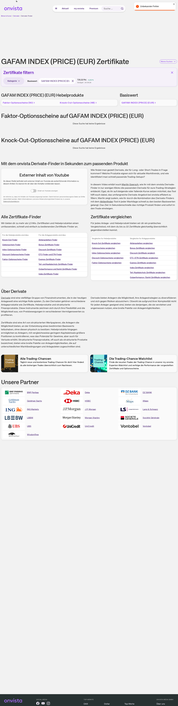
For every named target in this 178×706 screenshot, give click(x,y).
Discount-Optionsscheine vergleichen (107, 258)
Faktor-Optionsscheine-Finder (15, 259)
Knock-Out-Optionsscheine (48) (77, 102)
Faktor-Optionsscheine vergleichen (106, 263)
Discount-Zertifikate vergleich (142, 253)
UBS (29, 426)
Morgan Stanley (92, 417)
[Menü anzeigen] (56, 8)
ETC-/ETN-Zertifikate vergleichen (144, 258)
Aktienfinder (106, 201)
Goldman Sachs (34, 400)
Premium (94, 8)
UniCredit (89, 426)
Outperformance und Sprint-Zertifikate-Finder (58, 269)
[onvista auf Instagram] (48, 704)
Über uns (160, 703)
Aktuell (65, 8)
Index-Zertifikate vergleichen (142, 267)
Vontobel (147, 426)
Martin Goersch (130, 184)
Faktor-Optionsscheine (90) (18, 102)
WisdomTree (33, 434)
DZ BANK (147, 392)
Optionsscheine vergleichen (103, 248)
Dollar (107, 703)
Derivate (16, 16)
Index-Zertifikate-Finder (48, 274)
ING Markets (33, 409)
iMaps (145, 400)
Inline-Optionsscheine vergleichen (106, 253)
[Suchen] (122, 8)
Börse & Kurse (6, 16)
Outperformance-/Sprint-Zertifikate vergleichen (150, 277)
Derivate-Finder (26, 16)
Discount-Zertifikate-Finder (50, 249)
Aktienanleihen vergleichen (141, 243)
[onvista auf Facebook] (37, 704)
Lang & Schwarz (150, 409)
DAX (86, 703)
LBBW (30, 417)
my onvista (79, 8)
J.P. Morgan (90, 409)
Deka (87, 392)
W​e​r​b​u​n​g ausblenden (112, 35)
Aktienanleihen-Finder (48, 240)
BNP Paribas (33, 392)
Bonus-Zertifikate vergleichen (142, 248)
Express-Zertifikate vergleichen (143, 263)
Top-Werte (129, 703)
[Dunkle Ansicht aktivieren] (17, 1)
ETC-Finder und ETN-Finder (50, 254)
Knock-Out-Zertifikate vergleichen (106, 243)
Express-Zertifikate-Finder (50, 259)
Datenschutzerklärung (11, 201)
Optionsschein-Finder (11, 245)
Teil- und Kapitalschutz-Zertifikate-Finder (56, 264)
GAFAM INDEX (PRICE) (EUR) (137, 102)
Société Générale (151, 417)
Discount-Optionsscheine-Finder (16, 254)
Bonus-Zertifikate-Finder (49, 245)
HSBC (88, 400)
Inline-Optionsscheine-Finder (14, 249)
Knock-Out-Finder (9, 240)
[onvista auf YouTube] (43, 704)
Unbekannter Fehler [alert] (149, 6)
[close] (174, 4)
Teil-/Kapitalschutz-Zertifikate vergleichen (147, 272)
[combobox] (57, 81)
